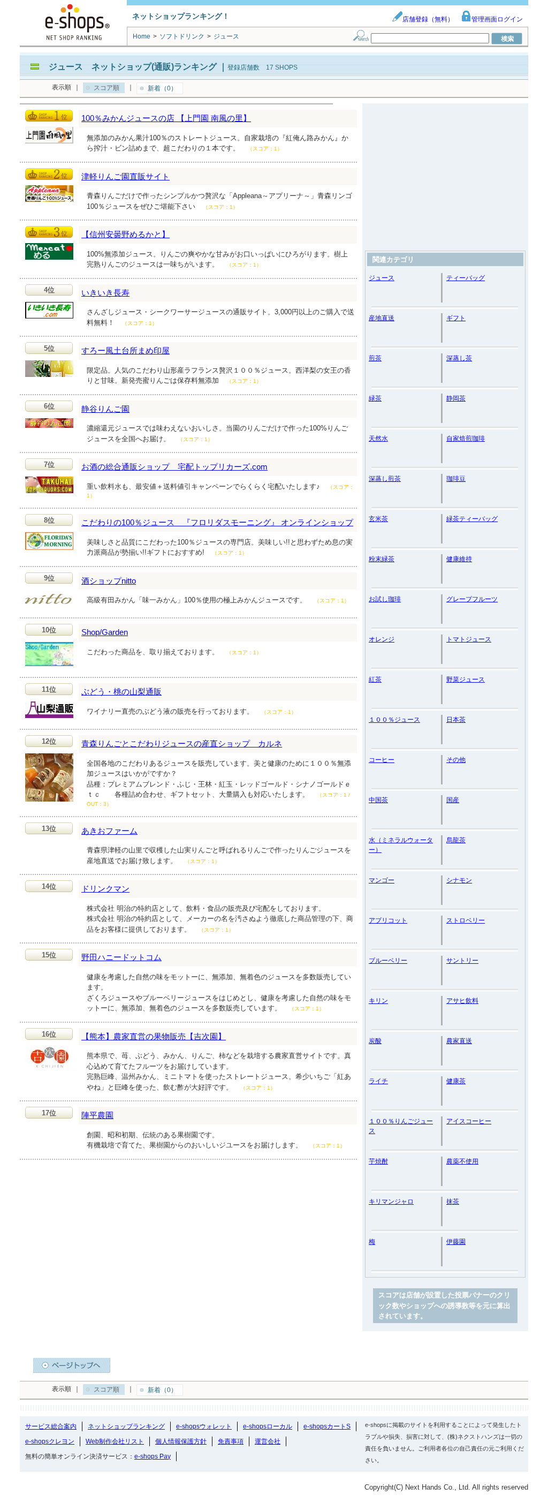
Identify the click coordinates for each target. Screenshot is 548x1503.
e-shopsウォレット (204, 1426)
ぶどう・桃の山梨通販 (121, 691)
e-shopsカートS (327, 1426)
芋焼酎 (378, 1161)
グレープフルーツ (472, 599)
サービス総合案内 (51, 1426)
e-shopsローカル (267, 1426)
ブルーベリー (388, 960)
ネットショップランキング (126, 1426)
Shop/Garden (104, 632)
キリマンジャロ (391, 1201)
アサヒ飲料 (462, 1000)
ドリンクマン (105, 888)
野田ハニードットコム (121, 957)
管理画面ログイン (497, 19)
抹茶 (452, 1201)
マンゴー (381, 880)
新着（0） (162, 88)
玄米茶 (378, 519)
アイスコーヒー (468, 1121)
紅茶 (375, 679)
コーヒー (381, 760)
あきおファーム (109, 830)
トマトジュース (468, 639)
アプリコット (388, 920)
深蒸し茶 (459, 358)
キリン (378, 1000)
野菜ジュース (465, 679)
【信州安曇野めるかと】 (125, 234)
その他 (456, 760)
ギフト (456, 318)
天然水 (378, 438)
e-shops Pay (152, 1456)
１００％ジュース (394, 719)
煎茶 (375, 358)
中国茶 (378, 800)
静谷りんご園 (105, 408)
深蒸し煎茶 (385, 478)
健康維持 (459, 559)
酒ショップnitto (108, 580)
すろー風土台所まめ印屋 (125, 350)
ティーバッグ (465, 278)
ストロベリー (465, 920)
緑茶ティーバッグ (472, 519)
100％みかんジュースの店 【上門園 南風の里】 (166, 118)
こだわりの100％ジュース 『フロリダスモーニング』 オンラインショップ (217, 522)
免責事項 (230, 1441)
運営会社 (267, 1441)
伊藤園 (456, 1241)
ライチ (378, 1081)
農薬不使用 (462, 1161)
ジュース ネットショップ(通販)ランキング (133, 66)
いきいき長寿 (105, 292)
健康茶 (456, 1081)
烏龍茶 (456, 840)
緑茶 (375, 398)
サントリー (462, 960)
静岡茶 (456, 398)
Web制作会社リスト (115, 1441)
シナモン (459, 880)
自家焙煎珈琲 (465, 438)
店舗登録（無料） (428, 19)
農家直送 (459, 1041)
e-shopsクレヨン (49, 1441)
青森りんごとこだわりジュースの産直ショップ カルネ (181, 743)
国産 (452, 800)
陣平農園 (97, 1115)
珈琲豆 (456, 478)
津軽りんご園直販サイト (125, 176)
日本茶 (456, 719)
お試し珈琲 (385, 599)
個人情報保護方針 (181, 1441)
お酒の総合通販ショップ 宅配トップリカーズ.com (174, 466)
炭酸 (375, 1041)
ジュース (381, 278)
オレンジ (381, 639)
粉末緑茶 (381, 559)
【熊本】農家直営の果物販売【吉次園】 (153, 1036)
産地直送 (381, 318)
